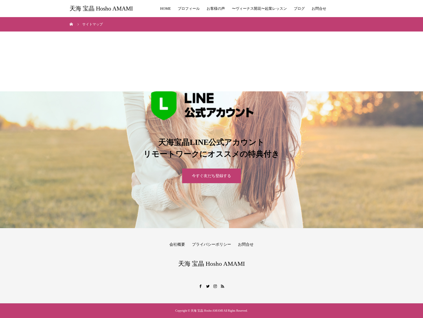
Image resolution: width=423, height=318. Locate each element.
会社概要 (177, 244)
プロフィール (189, 9)
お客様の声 (216, 9)
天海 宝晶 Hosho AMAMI (101, 8)
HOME (165, 9)
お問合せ (319, 9)
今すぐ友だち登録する (211, 176)
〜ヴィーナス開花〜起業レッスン (259, 9)
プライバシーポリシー (211, 244)
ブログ (299, 9)
